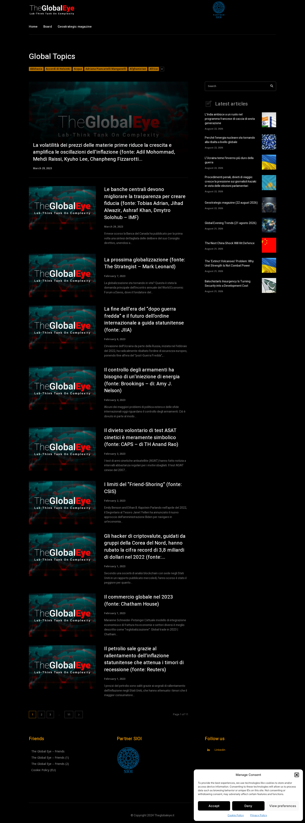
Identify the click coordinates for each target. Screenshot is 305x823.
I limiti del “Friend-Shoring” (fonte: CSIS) (143, 488)
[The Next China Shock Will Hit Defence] (269, 245)
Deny (248, 806)
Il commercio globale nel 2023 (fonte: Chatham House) (138, 600)
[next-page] (79, 714)
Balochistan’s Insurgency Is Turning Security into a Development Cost (227, 283)
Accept (214, 806)
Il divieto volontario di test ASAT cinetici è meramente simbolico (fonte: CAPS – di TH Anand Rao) (141, 437)
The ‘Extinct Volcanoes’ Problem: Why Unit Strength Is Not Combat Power (229, 263)
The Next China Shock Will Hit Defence (230, 243)
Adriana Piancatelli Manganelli (105, 69)
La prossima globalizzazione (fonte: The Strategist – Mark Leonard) (144, 263)
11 (68, 714)
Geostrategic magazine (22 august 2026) (231, 203)
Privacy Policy (258, 815)
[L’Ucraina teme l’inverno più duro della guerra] (269, 162)
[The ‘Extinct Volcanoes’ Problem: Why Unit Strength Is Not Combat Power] (269, 265)
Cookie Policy (236, 815)
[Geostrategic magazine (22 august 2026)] (269, 204)
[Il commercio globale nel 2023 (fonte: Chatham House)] (62, 615)
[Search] (271, 86)
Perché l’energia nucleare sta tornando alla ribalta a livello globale (230, 140)
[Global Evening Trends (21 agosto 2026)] (269, 225)
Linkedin (220, 749)
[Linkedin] (208, 750)
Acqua (78, 69)
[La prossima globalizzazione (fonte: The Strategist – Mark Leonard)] (62, 275)
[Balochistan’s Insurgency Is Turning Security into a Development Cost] (269, 285)
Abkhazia (36, 69)
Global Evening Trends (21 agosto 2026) (230, 223)
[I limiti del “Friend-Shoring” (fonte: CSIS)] (62, 502)
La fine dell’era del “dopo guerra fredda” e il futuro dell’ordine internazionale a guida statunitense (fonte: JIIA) (144, 319)
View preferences (282, 806)
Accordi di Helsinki (58, 69)
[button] (297, 775)
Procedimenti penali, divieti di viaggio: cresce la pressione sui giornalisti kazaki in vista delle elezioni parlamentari (230, 181)
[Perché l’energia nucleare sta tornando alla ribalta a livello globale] (269, 142)
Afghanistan (138, 69)
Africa (154, 69)
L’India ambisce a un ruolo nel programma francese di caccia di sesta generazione (230, 118)
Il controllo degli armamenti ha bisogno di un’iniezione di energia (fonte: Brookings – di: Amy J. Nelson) (142, 380)
